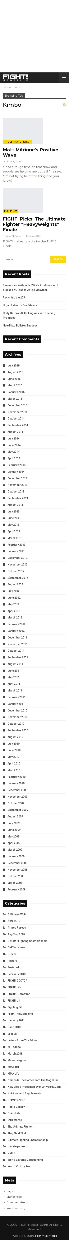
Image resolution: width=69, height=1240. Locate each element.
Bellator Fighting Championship (27, 940)
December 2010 (17, 710)
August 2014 (15, 431)
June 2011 (14, 670)
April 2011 (13, 683)
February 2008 (16, 889)
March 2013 (14, 538)
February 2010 (16, 776)
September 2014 (17, 425)
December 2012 (17, 557)
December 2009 (17, 790)
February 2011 (16, 697)
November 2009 (17, 796)
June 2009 (14, 829)
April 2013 (13, 531)
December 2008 (17, 863)
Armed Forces (17, 927)
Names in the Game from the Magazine (33, 1080)
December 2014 (17, 405)
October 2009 (15, 803)
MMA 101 (13, 1066)
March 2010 (14, 770)
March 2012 (14, 617)
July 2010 (13, 743)
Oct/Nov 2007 (16, 1100)
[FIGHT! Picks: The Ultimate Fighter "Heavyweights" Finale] (23, 200)
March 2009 (14, 849)
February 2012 (16, 624)
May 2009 (13, 836)
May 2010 (13, 756)
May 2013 (13, 524)
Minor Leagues (17, 1060)
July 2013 (13, 511)
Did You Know (16, 947)
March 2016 (14, 385)
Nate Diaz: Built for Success (20, 325)
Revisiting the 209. (14, 297)
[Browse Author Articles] (5, 161)
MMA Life (13, 1073)
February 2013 (16, 544)
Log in (10, 1191)
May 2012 (13, 604)
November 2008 (17, 869)
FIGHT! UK (14, 1000)
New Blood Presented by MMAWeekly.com (34, 1086)
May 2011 (13, 677)
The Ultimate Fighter (18, 142)
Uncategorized (17, 1146)
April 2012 (13, 611)
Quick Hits (14, 1113)
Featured (13, 967)
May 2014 (13, 451)
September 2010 (17, 730)
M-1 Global (14, 1046)
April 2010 (13, 763)
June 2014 (14, 445)
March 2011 (14, 690)
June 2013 (14, 518)
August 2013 (15, 504)
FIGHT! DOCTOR (17, 980)
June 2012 (14, 597)
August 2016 (15, 372)
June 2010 (14, 750)
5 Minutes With (17, 914)
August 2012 (15, 584)
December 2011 (17, 637)
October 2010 (15, 723)
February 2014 (16, 465)
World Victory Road (20, 1166)
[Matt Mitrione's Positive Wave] (23, 131)
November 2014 (17, 412)
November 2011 (17, 644)
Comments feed (17, 1202)
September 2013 (17, 498)
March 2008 (14, 882)
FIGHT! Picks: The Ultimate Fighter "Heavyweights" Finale (34, 224)
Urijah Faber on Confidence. (20, 305)
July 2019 (13, 365)
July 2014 (13, 438)
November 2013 (17, 484)
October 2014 (15, 418)
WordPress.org (16, 1208)
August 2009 (15, 816)
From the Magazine (20, 1013)
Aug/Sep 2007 (16, 934)
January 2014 (16, 471)
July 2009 (13, 823)
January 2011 (16, 703)
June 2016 (14, 378)
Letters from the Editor (22, 1040)
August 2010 (15, 737)
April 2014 (13, 458)
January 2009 (16, 856)
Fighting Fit (15, 1007)
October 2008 (15, 876)
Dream (12, 954)
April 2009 (13, 843)
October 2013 (15, 491)
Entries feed (14, 1196)
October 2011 (15, 650)
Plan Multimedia (46, 1236)
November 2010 (17, 717)
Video (11, 1153)
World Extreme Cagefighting (25, 1159)
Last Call (13, 1033)
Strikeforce (15, 1119)
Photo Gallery (16, 1106)
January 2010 (16, 783)
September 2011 (17, 657)
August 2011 (15, 664)
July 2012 (13, 591)
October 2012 (15, 571)
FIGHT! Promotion (19, 993)
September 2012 (17, 577)
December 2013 (17, 478)
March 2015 (14, 398)
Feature (12, 960)
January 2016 (16, 392)
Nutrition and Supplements (24, 1093)
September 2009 (17, 809)
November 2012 (17, 564)
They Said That (17, 1133)
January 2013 (16, 551)
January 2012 (16, 630)
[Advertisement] (34, 36)
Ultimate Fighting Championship (28, 1139)
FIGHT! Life (10, 211)
